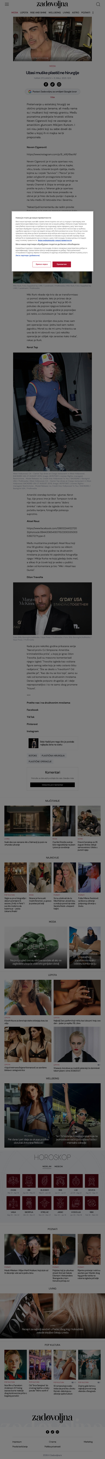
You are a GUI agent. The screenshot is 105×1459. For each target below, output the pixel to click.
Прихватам (62, 264)
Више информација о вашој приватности (55, 240)
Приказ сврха (42, 264)
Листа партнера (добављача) (28, 255)
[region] (52, 241)
